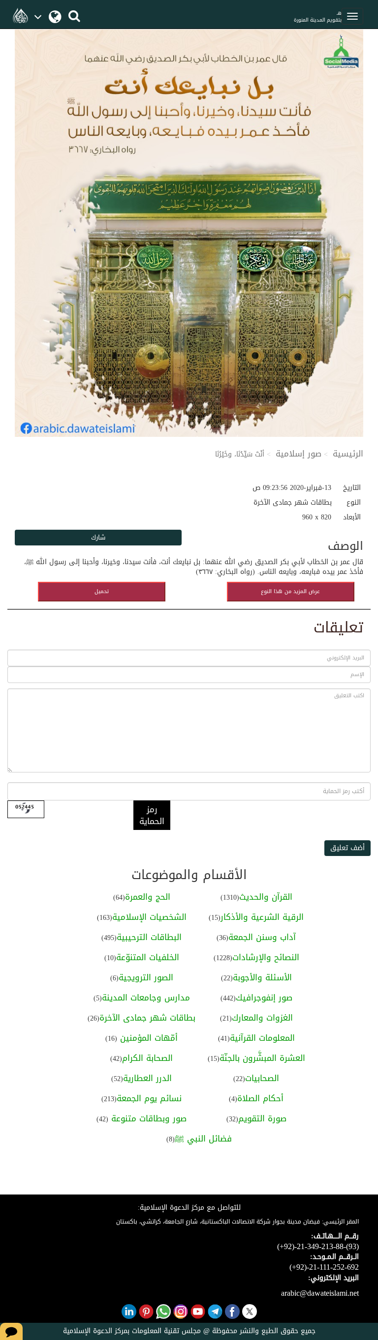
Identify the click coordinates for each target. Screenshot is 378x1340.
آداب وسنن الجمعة (262, 937)
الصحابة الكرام (147, 1058)
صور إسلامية (298, 453)
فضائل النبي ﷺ (203, 1138)
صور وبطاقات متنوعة (147, 1118)
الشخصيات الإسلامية (149, 917)
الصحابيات (262, 1078)
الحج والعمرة (147, 897)
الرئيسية (348, 453)
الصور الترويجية (146, 977)
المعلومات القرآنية (262, 1038)
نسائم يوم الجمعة (149, 1098)
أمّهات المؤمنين (147, 1038)
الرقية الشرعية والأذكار (262, 917)
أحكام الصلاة (260, 1098)
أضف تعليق (347, 848)
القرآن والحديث (265, 897)
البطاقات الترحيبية (149, 937)
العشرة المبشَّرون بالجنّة (262, 1058)
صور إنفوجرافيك (264, 997)
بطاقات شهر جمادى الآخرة (147, 1018)
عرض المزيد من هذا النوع (290, 591)
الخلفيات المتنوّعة (147, 957)
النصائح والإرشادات (265, 957)
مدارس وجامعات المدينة (146, 997)
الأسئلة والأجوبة (262, 977)
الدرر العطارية (147, 1078)
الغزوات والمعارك (262, 1018)
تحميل (101, 591)
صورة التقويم (262, 1118)
